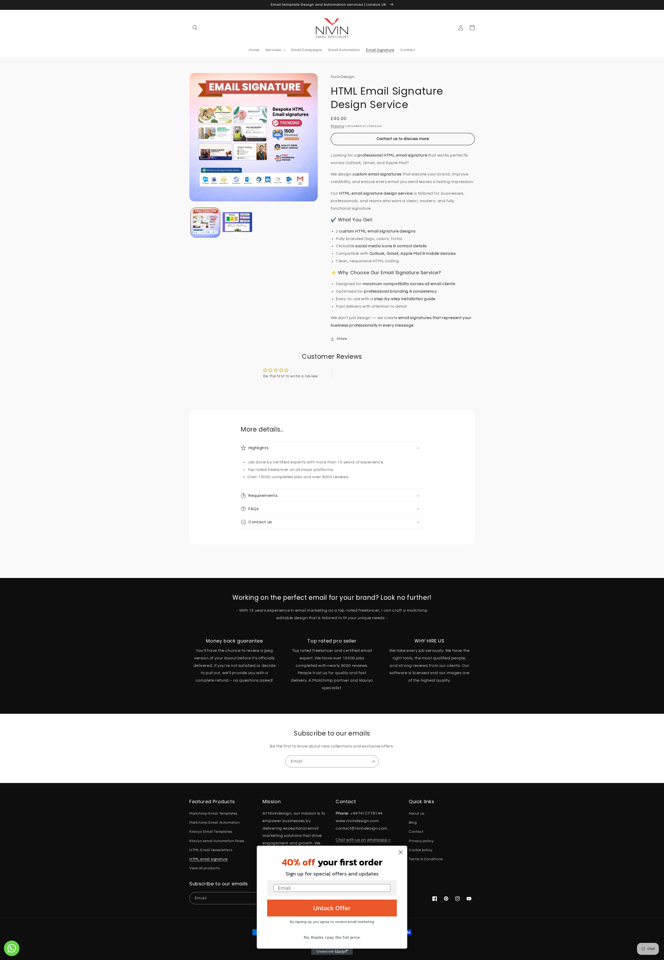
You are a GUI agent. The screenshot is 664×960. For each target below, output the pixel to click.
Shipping (337, 126)
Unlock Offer (332, 908)
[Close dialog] (400, 852)
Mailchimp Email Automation (214, 822)
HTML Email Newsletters (210, 850)
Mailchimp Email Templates (213, 813)
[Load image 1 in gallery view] (205, 222)
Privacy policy (421, 841)
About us (417, 813)
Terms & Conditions (426, 859)
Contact (416, 832)
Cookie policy (421, 850)
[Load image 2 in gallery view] (237, 222)
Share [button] (342, 339)
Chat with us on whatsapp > (363, 840)
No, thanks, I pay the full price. (332, 937)
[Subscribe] (372, 761)
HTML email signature (208, 859)
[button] (195, 27)
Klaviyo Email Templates (210, 832)
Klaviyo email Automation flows (216, 841)
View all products (204, 868)
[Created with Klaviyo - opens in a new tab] (332, 952)
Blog (413, 822)
